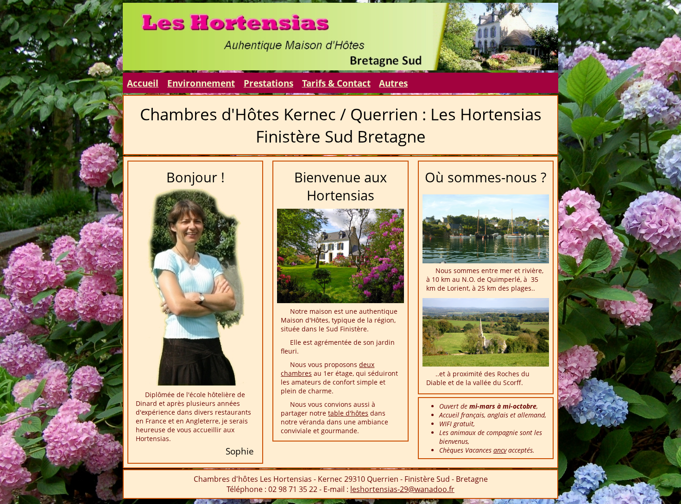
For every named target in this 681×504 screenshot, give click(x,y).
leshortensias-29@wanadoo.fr (402, 489)
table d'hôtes (348, 413)
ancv (499, 450)
